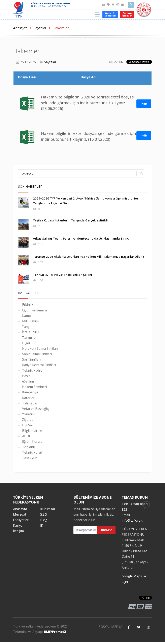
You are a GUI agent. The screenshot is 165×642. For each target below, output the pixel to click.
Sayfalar (40, 28)
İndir (144, 103)
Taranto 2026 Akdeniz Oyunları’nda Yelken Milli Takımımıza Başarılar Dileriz (88, 256)
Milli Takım (30, 321)
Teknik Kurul (32, 452)
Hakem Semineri (34, 387)
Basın (26, 376)
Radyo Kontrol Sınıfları (39, 365)
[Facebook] (128, 627)
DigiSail (27, 425)
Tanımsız (29, 337)
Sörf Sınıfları (31, 359)
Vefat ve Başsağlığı (36, 408)
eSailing (28, 381)
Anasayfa (20, 28)
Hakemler (61, 28)
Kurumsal (47, 509)
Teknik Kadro (32, 370)
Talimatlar (30, 403)
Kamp (26, 315)
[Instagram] (148, 627)
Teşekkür (29, 458)
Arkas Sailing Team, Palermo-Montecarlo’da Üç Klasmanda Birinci (81, 238)
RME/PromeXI (55, 632)
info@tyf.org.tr (133, 520)
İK (41, 525)
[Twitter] (138, 627)
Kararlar (28, 398)
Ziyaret (27, 419)
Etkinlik (27, 304)
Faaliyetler (21, 520)
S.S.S (43, 514)
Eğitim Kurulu (32, 441)
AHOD (26, 436)
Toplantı (28, 447)
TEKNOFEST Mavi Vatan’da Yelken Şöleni (62, 275)
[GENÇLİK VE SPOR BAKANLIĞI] (144, 14)
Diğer (26, 343)
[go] (141, 173)
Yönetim (28, 414)
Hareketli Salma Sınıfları (40, 348)
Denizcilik (110, 14)
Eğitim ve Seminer (35, 310)
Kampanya (30, 392)
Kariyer (18, 525)
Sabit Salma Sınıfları (37, 354)
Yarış (26, 326)
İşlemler (127, 14)
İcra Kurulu (30, 332)
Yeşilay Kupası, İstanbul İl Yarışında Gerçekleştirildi (70, 220)
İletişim (18, 531)
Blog (43, 520)
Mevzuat (19, 514)
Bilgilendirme (32, 430)
